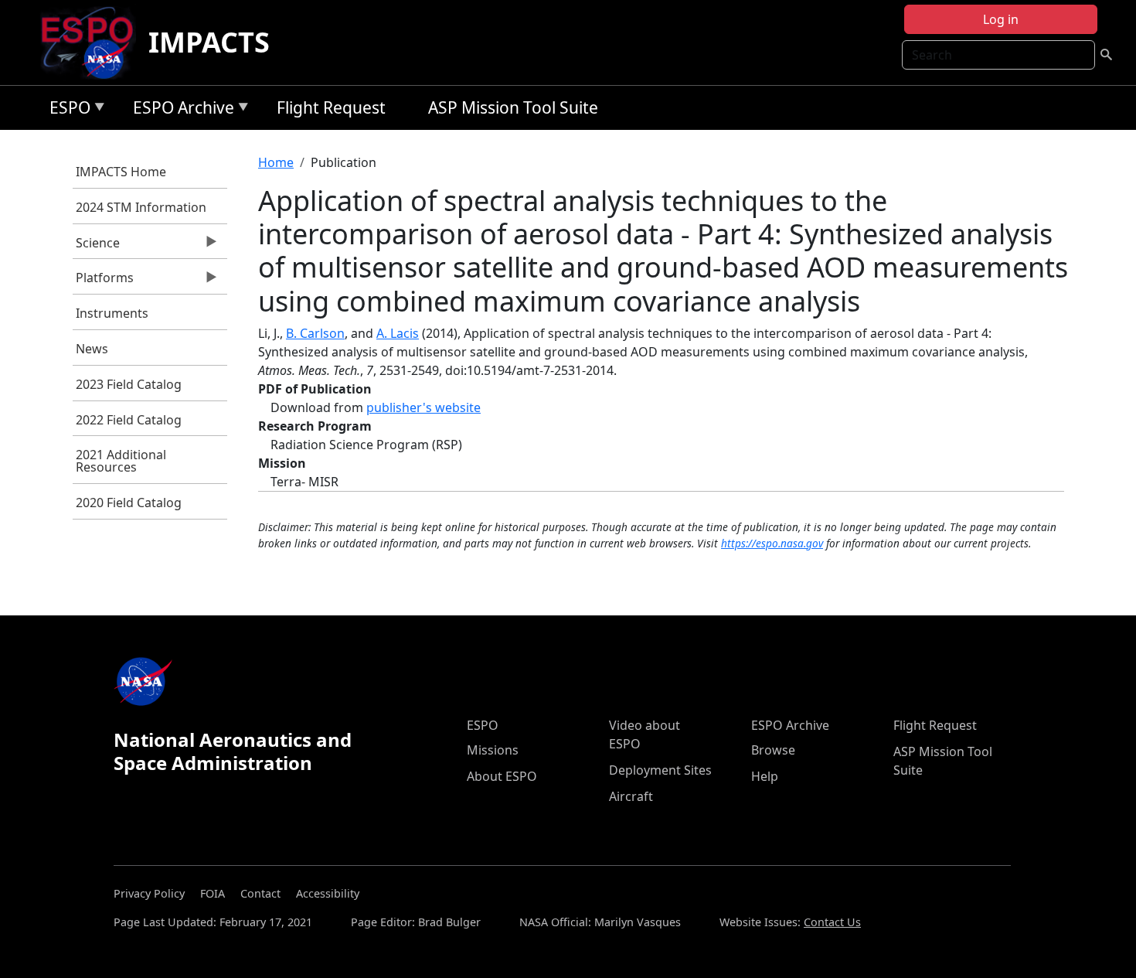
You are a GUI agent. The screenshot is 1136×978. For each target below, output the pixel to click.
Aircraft (631, 796)
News (92, 348)
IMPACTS (209, 42)
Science (97, 246)
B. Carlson (315, 333)
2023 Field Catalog (129, 384)
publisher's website (423, 407)
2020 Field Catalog (129, 502)
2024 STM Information (141, 207)
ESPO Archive (179, 110)
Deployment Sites (660, 770)
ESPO (66, 110)
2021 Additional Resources (121, 460)
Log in (1001, 19)
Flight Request (331, 107)
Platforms (103, 281)
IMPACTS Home (121, 171)
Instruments (112, 313)
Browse (773, 749)
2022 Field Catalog (129, 419)
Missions (493, 749)
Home (276, 162)
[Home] (93, 42)
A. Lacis (397, 333)
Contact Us (832, 922)
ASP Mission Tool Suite (513, 107)
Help (764, 776)
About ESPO (502, 776)
